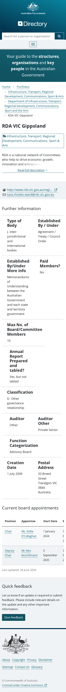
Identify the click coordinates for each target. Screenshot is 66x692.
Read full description (31, 170)
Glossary (37, 667)
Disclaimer (45, 660)
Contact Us (22, 667)
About (6, 660)
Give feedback (13, 617)
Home (6, 87)
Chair (8, 531)
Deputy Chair (9, 553)
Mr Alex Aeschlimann (29, 553)
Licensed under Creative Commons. (22, 685)
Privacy (32, 660)
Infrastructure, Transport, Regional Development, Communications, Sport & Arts (34, 94)
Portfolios (23, 87)
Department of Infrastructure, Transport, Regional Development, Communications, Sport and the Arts (33, 105)
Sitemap (7, 667)
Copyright (18, 660)
